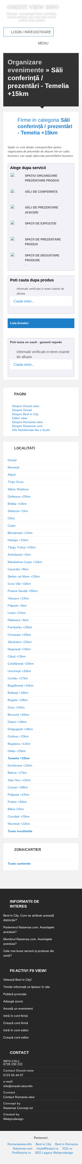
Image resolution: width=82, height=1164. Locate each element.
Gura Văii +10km (19, 583)
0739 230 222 (13, 1064)
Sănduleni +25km (20, 642)
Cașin (12, 525)
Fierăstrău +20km (20, 627)
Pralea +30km (17, 802)
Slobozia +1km (18, 511)
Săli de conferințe (41, 191)
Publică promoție (14, 994)
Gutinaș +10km (18, 736)
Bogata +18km (18, 700)
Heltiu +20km (17, 751)
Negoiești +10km (19, 649)
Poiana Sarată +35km (23, 591)
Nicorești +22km (19, 823)
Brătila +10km (17, 503)
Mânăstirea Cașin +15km (25, 562)
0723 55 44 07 (13, 1075)
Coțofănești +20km (21, 663)
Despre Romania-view (27, 422)
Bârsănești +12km (20, 533)
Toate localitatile (20, 831)
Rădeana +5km (18, 620)
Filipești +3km (17, 605)
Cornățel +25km (19, 816)
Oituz (11, 518)
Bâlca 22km (16, 809)
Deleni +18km (17, 722)
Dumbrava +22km (20, 765)
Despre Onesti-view (25, 406)
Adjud (12, 474)
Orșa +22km (16, 707)
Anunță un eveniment (18, 1008)
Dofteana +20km (19, 496)
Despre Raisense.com (27, 426)
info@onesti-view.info (18, 1086)
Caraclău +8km (18, 569)
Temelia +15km (19, 758)
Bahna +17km (17, 772)
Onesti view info (33, 7)
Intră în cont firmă (15, 1015)
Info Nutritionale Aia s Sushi (31, 430)
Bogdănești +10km (20, 685)
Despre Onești (22, 410)
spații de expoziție (40, 223)
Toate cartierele (19, 863)
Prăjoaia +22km (18, 794)
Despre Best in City (25, 414)
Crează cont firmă (15, 1023)
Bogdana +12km (19, 743)
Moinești (13, 467)
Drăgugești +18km (20, 729)
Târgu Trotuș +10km (22, 547)
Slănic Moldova (18, 489)
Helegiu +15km (18, 540)
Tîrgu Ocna (15, 482)
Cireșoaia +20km (19, 634)
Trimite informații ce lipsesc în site (26, 987)
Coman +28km (18, 787)
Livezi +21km (17, 613)
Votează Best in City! (17, 979)
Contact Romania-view (19, 1097)
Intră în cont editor (16, 1030)
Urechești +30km (19, 671)
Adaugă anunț (13, 1001)
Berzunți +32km (18, 714)
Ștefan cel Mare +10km (24, 576)
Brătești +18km (18, 692)
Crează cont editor (16, 1037)
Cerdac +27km (18, 678)
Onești (12, 460)
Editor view (19, 418)
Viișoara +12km (18, 598)
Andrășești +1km (19, 554)
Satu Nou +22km (19, 780)
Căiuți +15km (17, 656)
